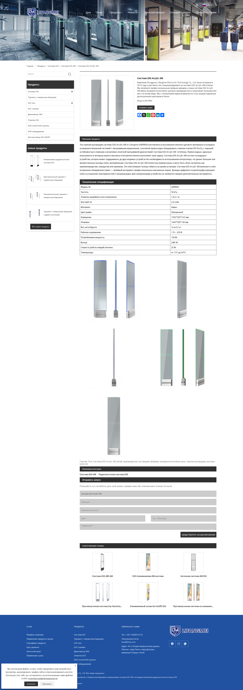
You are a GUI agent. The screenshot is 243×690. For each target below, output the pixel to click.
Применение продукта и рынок (40, 639)
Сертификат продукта (36, 643)
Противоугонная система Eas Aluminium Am (103, 606)
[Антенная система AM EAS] (193, 561)
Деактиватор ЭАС (35, 114)
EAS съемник (33, 108)
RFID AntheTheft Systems (38, 126)
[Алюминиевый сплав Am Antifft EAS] (148, 591)
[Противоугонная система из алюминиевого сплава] (193, 591)
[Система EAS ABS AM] (102, 561)
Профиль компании (35, 634)
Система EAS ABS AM (102, 576)
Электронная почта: (130, 639)
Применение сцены (35, 655)
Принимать (47, 684)
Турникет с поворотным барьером (42, 97)
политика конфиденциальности (43, 678)
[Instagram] (178, 644)
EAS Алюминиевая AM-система (148, 576)
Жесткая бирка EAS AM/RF (39, 137)
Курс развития (33, 647)
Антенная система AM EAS (193, 576)
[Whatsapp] (185, 644)
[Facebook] (172, 644)
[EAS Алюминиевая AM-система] (148, 561)
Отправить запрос (146, 108)
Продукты (41, 66)
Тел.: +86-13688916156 (132, 634)
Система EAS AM (69, 66)
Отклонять (31, 684)
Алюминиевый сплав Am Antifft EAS (148, 606)
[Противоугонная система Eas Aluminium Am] (102, 591)
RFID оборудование (36, 131)
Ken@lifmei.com (129, 642)
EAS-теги (31, 103)
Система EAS (53, 66)
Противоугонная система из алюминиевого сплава (194, 606)
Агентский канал (34, 651)
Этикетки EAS (33, 120)
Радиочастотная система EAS (113, 474)
